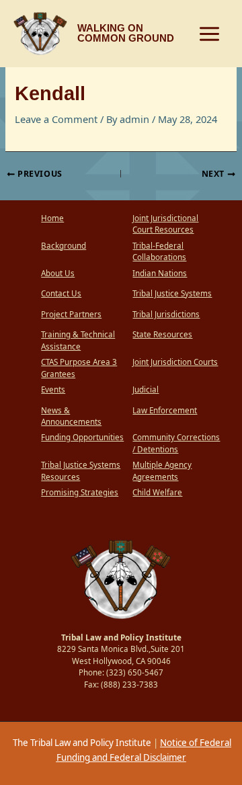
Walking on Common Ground (125, 33)
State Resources (162, 334)
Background (63, 246)
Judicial (145, 389)
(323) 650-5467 (134, 672)
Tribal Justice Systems (172, 293)
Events (53, 389)
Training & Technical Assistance (78, 340)
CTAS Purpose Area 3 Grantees (79, 368)
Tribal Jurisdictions (166, 314)
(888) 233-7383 (129, 684)
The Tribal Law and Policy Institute (81, 743)
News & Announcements (71, 416)
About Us (58, 273)
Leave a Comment (56, 119)
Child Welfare (157, 492)
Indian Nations (159, 273)
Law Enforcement (164, 410)
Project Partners (71, 314)
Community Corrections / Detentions (176, 443)
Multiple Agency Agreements (162, 471)
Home (52, 218)
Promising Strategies (79, 492)
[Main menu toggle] (209, 34)
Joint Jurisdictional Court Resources (165, 224)
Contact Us (61, 293)
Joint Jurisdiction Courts (175, 362)
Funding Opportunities (82, 437)
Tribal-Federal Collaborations (159, 252)
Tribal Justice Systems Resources (80, 471)
